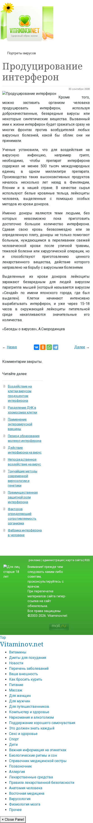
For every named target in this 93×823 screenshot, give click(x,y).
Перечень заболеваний (29, 668)
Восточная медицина (26, 793)
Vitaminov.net (21, 644)
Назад (12, 347)
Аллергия (17, 772)
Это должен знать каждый (31, 728)
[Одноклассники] (43, 347)
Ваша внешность (23, 674)
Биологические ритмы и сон (33, 755)
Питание (16, 685)
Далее (79, 347)
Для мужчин (19, 701)
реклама (34, 560)
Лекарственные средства (31, 777)
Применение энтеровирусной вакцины (20, 424)
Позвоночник (20, 766)
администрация (53, 560)
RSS (87, 560)
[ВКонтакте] (36, 347)
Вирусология (19, 799)
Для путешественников (29, 706)
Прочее (15, 810)
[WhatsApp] (49, 347)
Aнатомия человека (25, 788)
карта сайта (74, 560)
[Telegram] (55, 347)
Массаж (15, 690)
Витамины (17, 652)
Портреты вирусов (21, 53)
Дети (13, 744)
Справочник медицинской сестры (38, 761)
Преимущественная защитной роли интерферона (23, 497)
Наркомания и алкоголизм (31, 717)
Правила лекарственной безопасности (41, 782)
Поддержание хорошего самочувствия (42, 723)
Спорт (14, 739)
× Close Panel (13, 819)
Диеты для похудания (27, 658)
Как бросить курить (25, 679)
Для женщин (20, 696)
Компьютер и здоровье (29, 712)
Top (3, 637)
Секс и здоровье (23, 734)
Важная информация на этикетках (37, 750)
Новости (16, 663)
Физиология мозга (24, 804)
